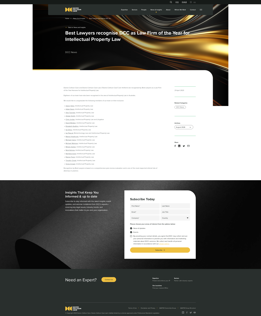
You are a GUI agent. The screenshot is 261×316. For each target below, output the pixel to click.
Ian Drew (69, 130)
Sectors (134, 10)
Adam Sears (70, 109)
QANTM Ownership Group (167, 308)
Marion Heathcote (72, 136)
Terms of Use (132, 308)
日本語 (184, 2)
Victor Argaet (70, 164)
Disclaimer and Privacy (148, 308)
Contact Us (109, 279)
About (168, 10)
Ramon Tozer (70, 157)
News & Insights (156, 10)
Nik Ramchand (71, 154)
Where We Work (180, 10)
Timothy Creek (71, 160)
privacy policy (164, 244)
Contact (193, 10)
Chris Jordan (70, 119)
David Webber (71, 123)
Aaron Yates (70, 106)
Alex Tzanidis (70, 112)
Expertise (124, 10)
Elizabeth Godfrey (72, 126)
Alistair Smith (70, 116)
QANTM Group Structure (188, 308)
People (143, 10)
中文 (177, 2)
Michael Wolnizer (72, 143)
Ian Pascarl (69, 133)
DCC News (180, 107)
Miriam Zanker (71, 147)
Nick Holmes (70, 150)
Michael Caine (71, 140)
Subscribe (158, 250)
